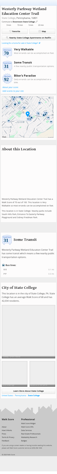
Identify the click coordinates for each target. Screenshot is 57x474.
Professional (28, 419)
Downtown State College (24, 22)
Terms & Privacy (8, 437)
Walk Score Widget (28, 423)
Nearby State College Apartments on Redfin (30, 38)
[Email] (12, 423)
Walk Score (8, 419)
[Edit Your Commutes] (36, 21)
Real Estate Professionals (31, 434)
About (4, 427)
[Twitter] (3, 423)
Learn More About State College (28, 391)
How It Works (7, 430)
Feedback (5, 441)
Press (4, 434)
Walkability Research (29, 437)
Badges (24, 441)
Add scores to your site (13, 91)
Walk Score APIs (27, 427)
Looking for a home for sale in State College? (20, 43)
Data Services (26, 430)
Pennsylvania (20, 395)
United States (7, 395)
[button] (28, 114)
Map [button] (44, 31)
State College (8, 18)
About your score (10, 87)
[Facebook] (7, 423)
